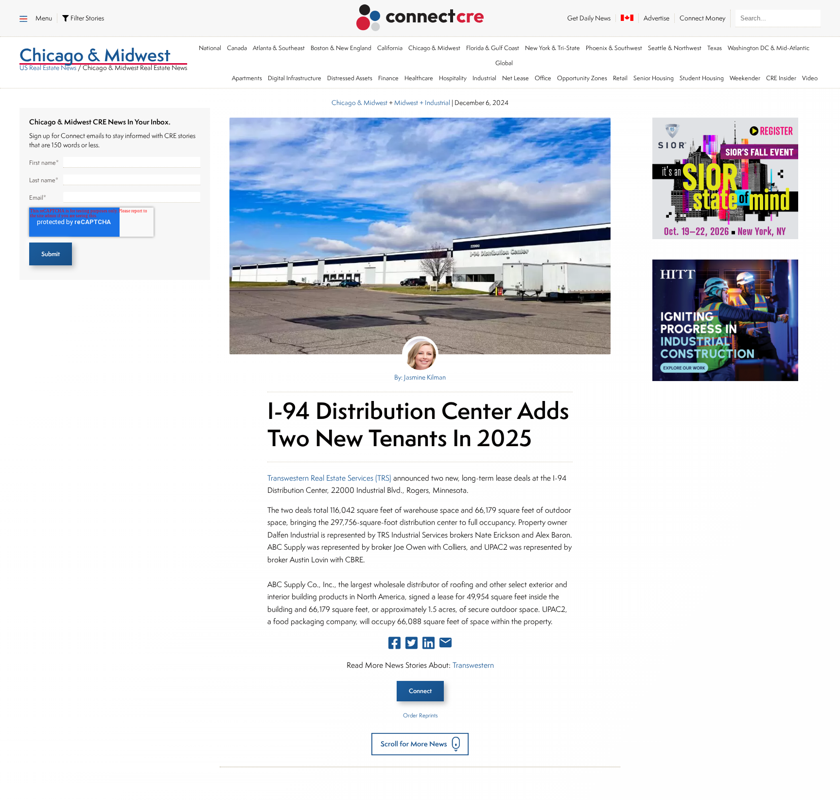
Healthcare (418, 78)
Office (543, 78)
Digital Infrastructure (294, 78)
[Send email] (445, 644)
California (389, 48)
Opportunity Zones (582, 78)
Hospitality (453, 78)
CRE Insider (781, 78)
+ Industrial (434, 102)
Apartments (247, 78)
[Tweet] (411, 645)
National (210, 48)
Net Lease (515, 78)
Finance (388, 78)
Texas (714, 48)
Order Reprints (420, 715)
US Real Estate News (47, 67)
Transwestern (473, 665)
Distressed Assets (349, 78)
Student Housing (702, 78)
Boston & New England (341, 48)
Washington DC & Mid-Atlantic (768, 48)
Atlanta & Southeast (279, 48)
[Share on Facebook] (394, 645)
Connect (420, 691)
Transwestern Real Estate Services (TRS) (330, 478)
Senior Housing (653, 78)
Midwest (406, 102)
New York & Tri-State (552, 48)
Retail (620, 78)
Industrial (484, 78)
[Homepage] (420, 16)
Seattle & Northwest (674, 48)
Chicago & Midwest (434, 48)
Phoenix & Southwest (614, 48)
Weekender (745, 78)
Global (504, 63)
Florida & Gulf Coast (492, 48)
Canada (237, 48)
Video (810, 78)
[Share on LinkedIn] (428, 645)
